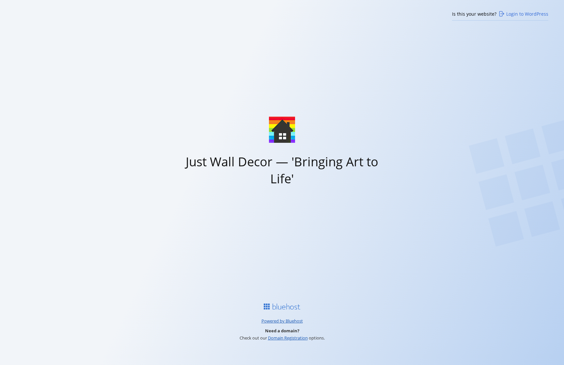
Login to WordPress (527, 14)
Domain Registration (288, 338)
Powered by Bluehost (282, 321)
